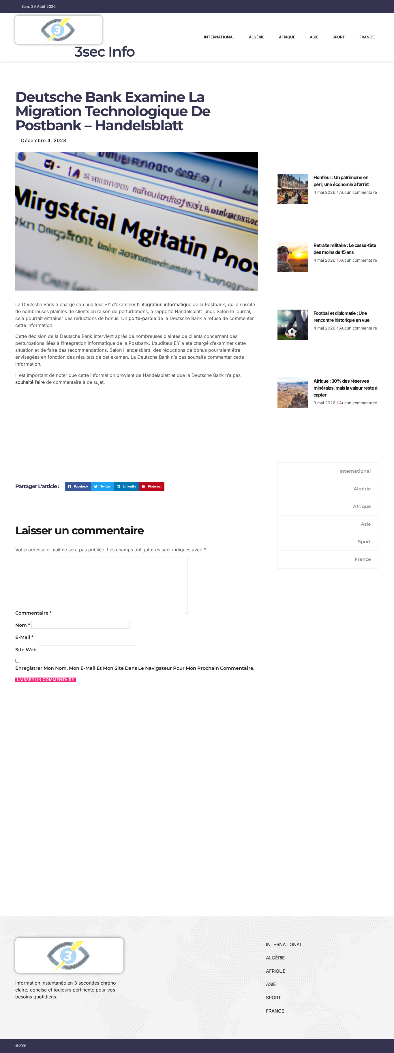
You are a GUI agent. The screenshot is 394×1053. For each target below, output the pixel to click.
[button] (78, 486)
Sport (339, 37)
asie (314, 37)
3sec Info (105, 51)
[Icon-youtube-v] (47, 1012)
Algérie (256, 37)
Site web (26, 649)
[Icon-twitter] (27, 1012)
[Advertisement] (136, 435)
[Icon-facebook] (17, 1012)
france (367, 37)
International (219, 37)
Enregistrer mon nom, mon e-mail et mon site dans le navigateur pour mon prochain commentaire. (134, 668)
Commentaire (33, 613)
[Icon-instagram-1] (37, 1012)
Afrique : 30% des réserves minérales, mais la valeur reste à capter (345, 388)
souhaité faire (30, 382)
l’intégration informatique (164, 304)
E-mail (24, 637)
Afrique (287, 37)
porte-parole (142, 318)
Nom (22, 625)
